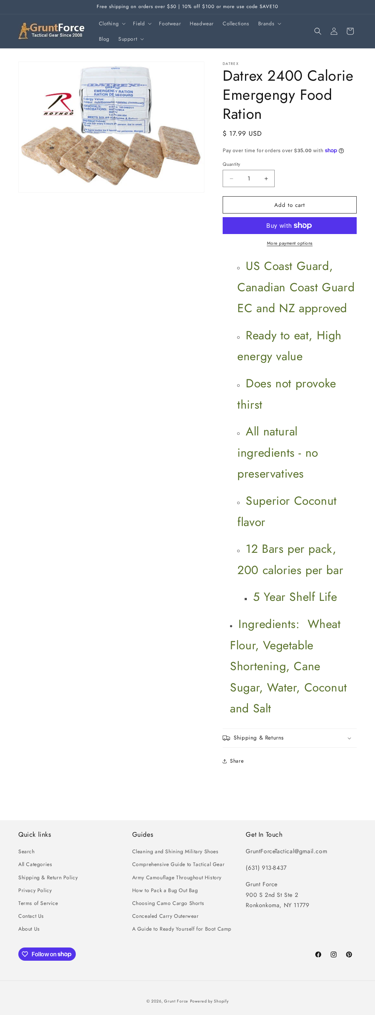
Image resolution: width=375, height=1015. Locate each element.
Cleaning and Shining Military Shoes (175, 851)
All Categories (35, 864)
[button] (111, 23)
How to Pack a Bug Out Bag (165, 890)
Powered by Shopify (209, 1001)
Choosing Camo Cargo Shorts (168, 903)
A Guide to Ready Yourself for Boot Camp (181, 928)
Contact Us (31, 916)
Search (26, 851)
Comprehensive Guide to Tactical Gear (178, 864)
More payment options (290, 243)
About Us (29, 928)
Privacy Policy (35, 890)
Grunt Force (176, 1001)
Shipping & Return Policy (48, 877)
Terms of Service (38, 903)
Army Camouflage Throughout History (177, 877)
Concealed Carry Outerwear (165, 916)
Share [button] (237, 760)
